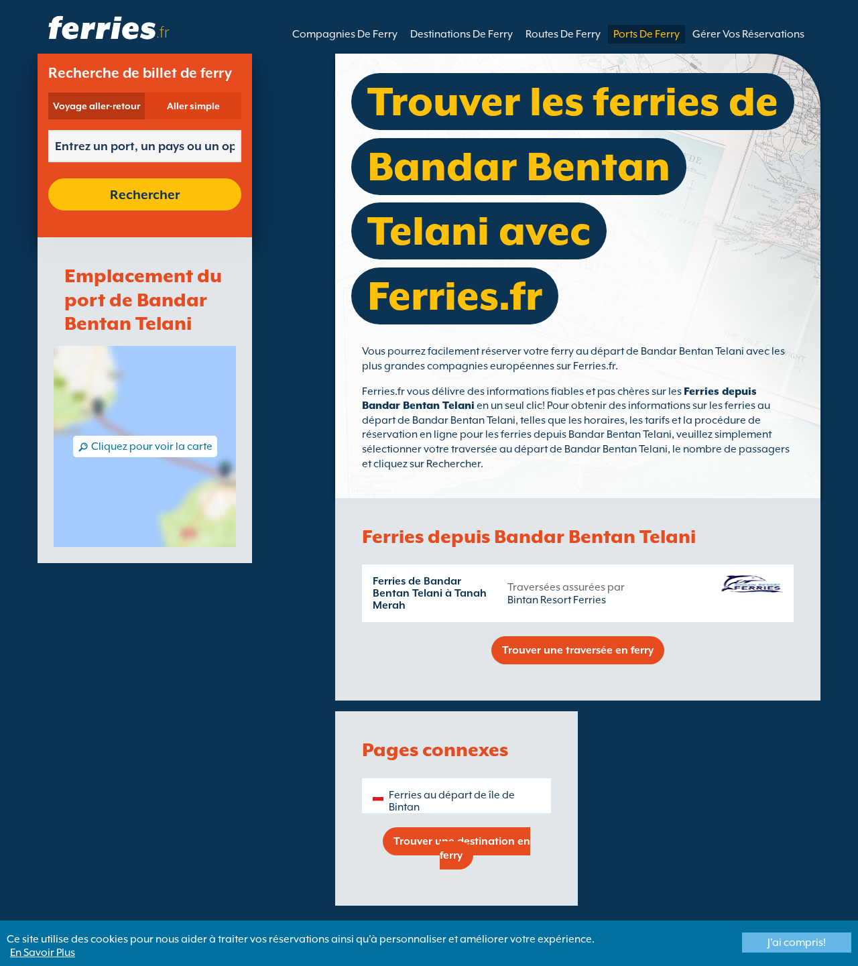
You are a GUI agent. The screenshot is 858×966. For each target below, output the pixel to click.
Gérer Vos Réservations (748, 34)
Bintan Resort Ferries (556, 600)
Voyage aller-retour (96, 106)
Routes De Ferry (563, 34)
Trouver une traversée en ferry (578, 650)
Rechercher (145, 194)
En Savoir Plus (42, 953)
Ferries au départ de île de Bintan (452, 801)
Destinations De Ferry (461, 34)
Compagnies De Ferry (344, 34)
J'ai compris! (797, 943)
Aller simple (193, 106)
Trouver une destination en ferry (461, 848)
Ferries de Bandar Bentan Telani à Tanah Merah (430, 593)
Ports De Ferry (646, 34)
